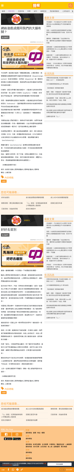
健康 (3, 11)
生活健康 (45, 444)
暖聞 (43, 432)
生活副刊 (5, 37)
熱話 (38, 432)
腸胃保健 (29, 446)
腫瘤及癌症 (60, 444)
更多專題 (64, 446)
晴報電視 (11, 11)
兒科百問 (36, 446)
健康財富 (43, 11)
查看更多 (27, 19)
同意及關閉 (59, 464)
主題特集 (21, 11)
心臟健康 (68, 444)
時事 (29, 11)
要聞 (34, 432)
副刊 (35, 11)
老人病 (50, 446)
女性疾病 (43, 446)
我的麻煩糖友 (54, 11)
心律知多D (66, 11)
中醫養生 (52, 444)
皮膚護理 (56, 446)
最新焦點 (29, 432)
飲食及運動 (37, 444)
